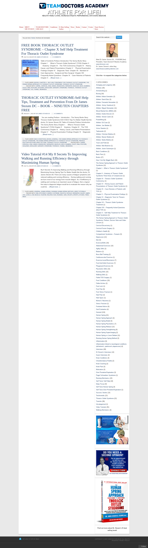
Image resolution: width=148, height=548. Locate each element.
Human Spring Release (103, 327)
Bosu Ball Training (102, 254)
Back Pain (99, 154)
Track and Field (101, 143)
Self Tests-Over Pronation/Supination (108, 390)
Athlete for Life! (74, 12)
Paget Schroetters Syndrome (106, 375)
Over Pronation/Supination (105, 372)
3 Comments (56, 166)
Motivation (99, 369)
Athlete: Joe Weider (102, 125)
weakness (43, 89)
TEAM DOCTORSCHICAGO (42, 28)
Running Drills (100, 272)
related (50, 195)
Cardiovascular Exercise (104, 257)
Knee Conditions (101, 358)
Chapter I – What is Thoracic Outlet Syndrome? (112, 168)
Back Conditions (40, 139)
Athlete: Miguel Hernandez (105, 108)
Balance (99, 251)
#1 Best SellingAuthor (64, 28)
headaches (61, 86)
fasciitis (63, 193)
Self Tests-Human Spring (104, 387)
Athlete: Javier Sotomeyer (105, 148)
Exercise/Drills (101, 243)
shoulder (48, 87)
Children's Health (101, 231)
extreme (56, 193)
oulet (25, 87)
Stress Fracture (101, 303)
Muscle (37, 195)
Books (78, 27)
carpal (38, 86)
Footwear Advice (101, 306)
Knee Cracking (101, 364)
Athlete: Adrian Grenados (104, 96)
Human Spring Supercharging (106, 332)
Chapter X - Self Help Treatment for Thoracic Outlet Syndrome (62, 82)
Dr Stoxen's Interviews (103, 352)
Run (54, 195)
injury (82, 193)
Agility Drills (100, 248)
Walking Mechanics (102, 410)
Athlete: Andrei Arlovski (104, 114)
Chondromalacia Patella (104, 361)
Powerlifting (100, 120)
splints (69, 195)
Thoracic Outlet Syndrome (72, 84)
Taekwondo (100, 131)
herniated (68, 86)
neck (81, 86)
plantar (43, 195)
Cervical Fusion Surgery (104, 228)
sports (75, 195)
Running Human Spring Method (62, 191)
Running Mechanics (102, 378)
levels (28, 195)
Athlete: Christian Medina (104, 134)
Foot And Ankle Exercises (104, 263)
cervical (44, 86)
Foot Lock (99, 286)
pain (28, 87)
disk (49, 86)
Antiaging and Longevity (104, 85)
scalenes (41, 87)
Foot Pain (99, 289)
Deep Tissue (100, 384)
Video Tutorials (80, 191)
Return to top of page (31, 539)
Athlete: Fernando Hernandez (106, 102)
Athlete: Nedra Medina (103, 140)
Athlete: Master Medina (104, 137)
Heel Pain (99, 295)
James (88, 193)
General (55, 139)
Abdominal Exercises (103, 246)
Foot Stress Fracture (103, 292)
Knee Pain (99, 366)
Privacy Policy (124, 540)
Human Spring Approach (104, 318)
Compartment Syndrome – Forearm (108, 234)
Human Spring (46, 191)
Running (60, 195)
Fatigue (69, 193)
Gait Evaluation (101, 309)
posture (34, 87)
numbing (87, 86)
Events (90, 27)
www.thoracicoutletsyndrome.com (107, 69)
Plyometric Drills (101, 269)
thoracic (71, 87)
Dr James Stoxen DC (41, 57)
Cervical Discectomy (103, 225)
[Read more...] (56, 78)
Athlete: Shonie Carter (103, 117)
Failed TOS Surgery (102, 277)
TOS (32, 89)
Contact (84, 27)
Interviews (99, 349)
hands (54, 86)
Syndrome (63, 87)
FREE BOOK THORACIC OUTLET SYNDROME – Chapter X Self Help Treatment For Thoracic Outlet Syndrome (54, 49)
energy (49, 193)
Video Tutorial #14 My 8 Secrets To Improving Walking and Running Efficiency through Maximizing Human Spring (54, 158)
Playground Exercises (103, 266)
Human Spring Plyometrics (105, 324)
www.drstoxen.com (102, 64)
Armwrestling (100, 91)
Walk (24, 196)
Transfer (99, 401)
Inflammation (100, 341)
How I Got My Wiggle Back (105, 160)
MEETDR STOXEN (29, 28)
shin (65, 195)
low (32, 195)
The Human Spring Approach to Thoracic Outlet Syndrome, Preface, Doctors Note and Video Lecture (112, 220)
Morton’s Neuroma (102, 301)
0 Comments (56, 57)
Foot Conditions (101, 280)
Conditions (53, 27)
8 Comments (58, 113)
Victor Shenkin (101, 128)
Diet (97, 240)
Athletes (99, 88)
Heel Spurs (99, 298)
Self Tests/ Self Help (103, 381)
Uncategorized (101, 404)
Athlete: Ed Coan (102, 122)
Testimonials (100, 395)
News (72, 27)
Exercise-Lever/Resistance (105, 260)
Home (21, 27)
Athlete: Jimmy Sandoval (104, 105)
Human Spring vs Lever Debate (106, 335)
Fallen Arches (100, 283)
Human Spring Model (103, 321)
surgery (56, 87)
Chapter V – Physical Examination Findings (110, 194)
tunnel (36, 89)
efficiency (43, 193)
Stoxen (81, 195)
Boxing (98, 93)
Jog (24, 195)
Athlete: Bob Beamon (103, 146)
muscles (76, 86)
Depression (100, 237)
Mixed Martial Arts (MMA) (104, 111)
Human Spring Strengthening (105, 329)
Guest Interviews (101, 355)
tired (87, 195)
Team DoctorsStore (99, 28)
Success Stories (101, 392)
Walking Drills (100, 275)
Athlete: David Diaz (102, 99)
